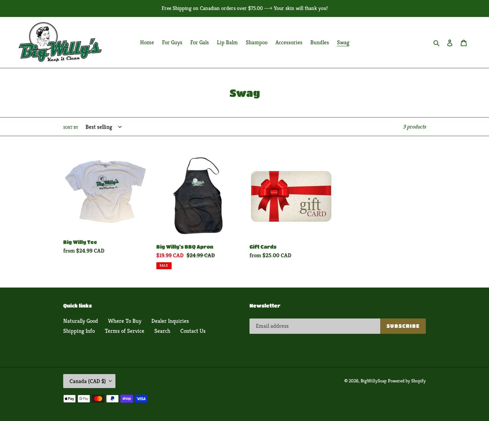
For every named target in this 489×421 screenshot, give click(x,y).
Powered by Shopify (407, 381)
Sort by (70, 127)
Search (162, 330)
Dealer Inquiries (170, 320)
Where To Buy (124, 320)
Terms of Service (124, 330)
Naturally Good (80, 320)
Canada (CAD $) (88, 381)
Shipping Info (79, 330)
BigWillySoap (374, 381)
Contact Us (193, 330)
